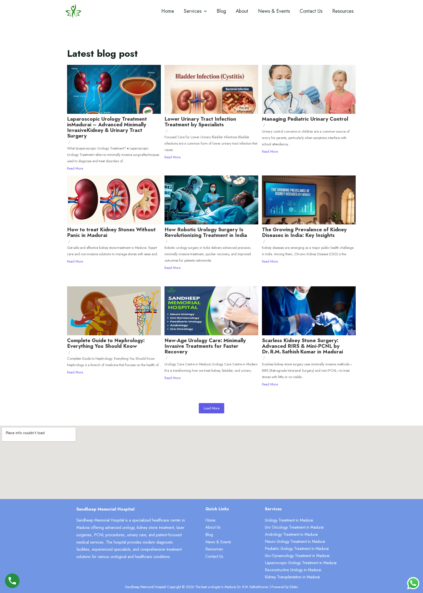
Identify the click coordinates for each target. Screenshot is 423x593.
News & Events (274, 11)
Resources (342, 11)
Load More (211, 408)
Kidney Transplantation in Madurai (292, 577)
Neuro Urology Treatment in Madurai (295, 541)
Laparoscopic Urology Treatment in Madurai (301, 563)
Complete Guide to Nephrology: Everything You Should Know (106, 343)
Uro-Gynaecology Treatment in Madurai (297, 555)
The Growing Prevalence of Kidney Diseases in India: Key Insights (304, 232)
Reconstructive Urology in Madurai (293, 570)
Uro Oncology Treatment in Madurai (294, 527)
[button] (204, 11)
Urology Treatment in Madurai (289, 520)
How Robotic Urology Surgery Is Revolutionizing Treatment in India (205, 232)
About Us (213, 527)
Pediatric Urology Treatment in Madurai (297, 548)
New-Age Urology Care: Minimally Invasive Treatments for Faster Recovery (205, 346)
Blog (221, 11)
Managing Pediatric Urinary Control (305, 119)
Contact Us (311, 11)
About (242, 11)
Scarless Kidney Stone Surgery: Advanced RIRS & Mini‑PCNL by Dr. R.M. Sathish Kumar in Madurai (302, 346)
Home (167, 11)
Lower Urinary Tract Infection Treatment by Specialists (200, 122)
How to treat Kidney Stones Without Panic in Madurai (111, 232)
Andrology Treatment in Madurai (291, 534)
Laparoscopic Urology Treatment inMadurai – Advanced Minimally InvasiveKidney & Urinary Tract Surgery (107, 127)
